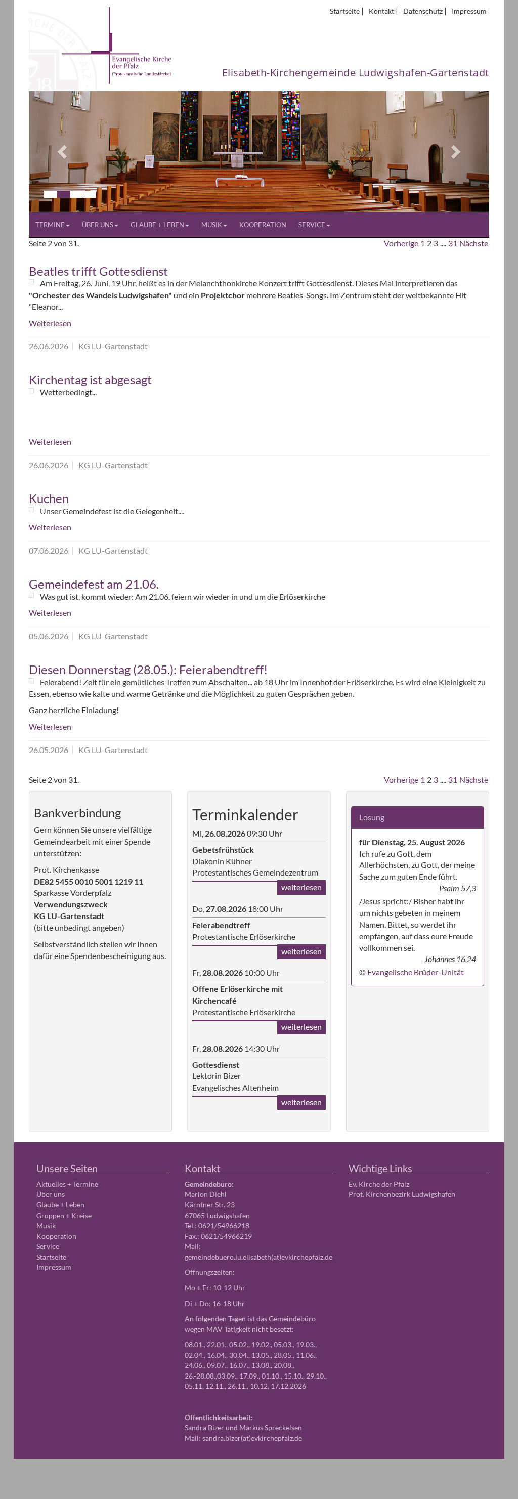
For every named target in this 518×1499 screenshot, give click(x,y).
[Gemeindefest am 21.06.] (31, 595)
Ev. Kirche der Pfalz (379, 1184)
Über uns (97, 225)
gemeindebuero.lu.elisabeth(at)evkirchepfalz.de (258, 1257)
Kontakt (381, 11)
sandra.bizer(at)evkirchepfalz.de (252, 1438)
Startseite (345, 11)
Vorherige (401, 243)
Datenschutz (423, 11)
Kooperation (262, 225)
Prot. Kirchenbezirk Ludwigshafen (402, 1194)
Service (311, 225)
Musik (211, 225)
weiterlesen (301, 887)
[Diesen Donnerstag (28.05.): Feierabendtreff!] (31, 680)
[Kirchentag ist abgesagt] (31, 390)
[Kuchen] (31, 509)
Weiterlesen (50, 323)
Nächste (473, 243)
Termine (50, 225)
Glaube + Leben (157, 225)
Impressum (469, 11)
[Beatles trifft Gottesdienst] (31, 281)
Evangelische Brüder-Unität (415, 972)
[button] (63, 151)
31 (452, 243)
